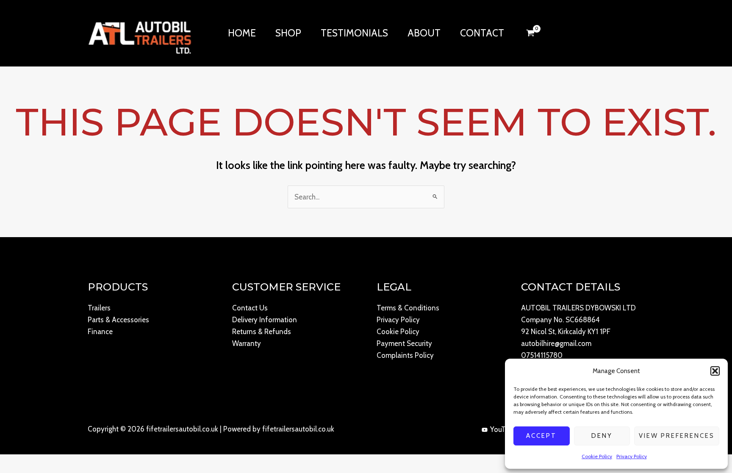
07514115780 (542, 355)
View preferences (677, 436)
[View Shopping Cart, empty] (530, 33)
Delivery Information (264, 319)
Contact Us (250, 308)
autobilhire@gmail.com (556, 343)
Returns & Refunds (261, 331)
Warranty (246, 343)
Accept (541, 436)
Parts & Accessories (118, 319)
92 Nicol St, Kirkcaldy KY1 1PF (565, 331)
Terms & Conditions (408, 308)
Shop (288, 33)
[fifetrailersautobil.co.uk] (139, 32)
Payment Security (404, 343)
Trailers (99, 308)
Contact (482, 33)
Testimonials (354, 33)
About (424, 33)
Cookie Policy (597, 456)
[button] (715, 371)
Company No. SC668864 (560, 319)
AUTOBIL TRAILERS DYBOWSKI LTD (578, 308)
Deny (602, 436)
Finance (100, 331)
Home (242, 33)
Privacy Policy (631, 456)
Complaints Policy (405, 355)
